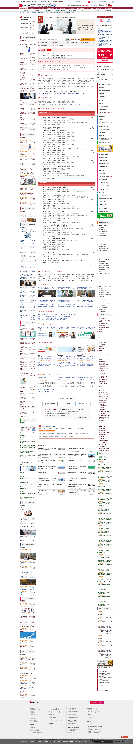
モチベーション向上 (102, 284)
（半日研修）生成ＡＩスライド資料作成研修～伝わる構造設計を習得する (105, 514)
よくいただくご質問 (102, 79)
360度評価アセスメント (103, 400)
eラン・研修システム (105, 123)
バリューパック (102, 337)
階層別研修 (101, 87)
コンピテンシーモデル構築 (104, 432)
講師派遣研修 (23, 8)
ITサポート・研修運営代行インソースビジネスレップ (104, 689)
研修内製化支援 (102, 325)
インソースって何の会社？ (103, 69)
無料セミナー (102, 135)
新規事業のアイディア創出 (104, 292)
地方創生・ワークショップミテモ (104, 683)
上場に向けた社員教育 (103, 299)
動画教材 (62, 8)
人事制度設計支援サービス (75, 717)
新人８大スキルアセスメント (104, 392)
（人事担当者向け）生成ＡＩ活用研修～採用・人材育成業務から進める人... (105, 467)
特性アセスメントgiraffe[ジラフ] (102, 421)
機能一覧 (52, 714)
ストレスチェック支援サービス (57, 712)
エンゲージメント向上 (103, 280)
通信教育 (71, 8)
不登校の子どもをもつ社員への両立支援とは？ (105, 617)
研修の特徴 (100, 72)
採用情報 (28, 1)
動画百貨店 (101, 352)
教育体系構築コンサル (103, 430)
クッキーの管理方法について (70, 741)
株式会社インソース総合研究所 (93, 732)
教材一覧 (33, 727)
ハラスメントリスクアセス (105, 182)
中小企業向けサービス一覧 (75, 723)
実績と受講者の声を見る (28, 33)
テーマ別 (26, 10)
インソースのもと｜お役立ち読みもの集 (94, 711)
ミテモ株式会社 (91, 723)
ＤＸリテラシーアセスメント (104, 388)
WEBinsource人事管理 (104, 129)
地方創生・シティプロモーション (76, 732)
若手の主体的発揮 (102, 278)
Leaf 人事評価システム (55, 711)
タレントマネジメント (103, 240)
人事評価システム (103, 205)
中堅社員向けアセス (103, 157)
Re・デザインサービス (103, 444)
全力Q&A (54, 1)
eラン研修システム (52, 8)
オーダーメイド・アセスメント (105, 424)
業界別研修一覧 (46, 314)
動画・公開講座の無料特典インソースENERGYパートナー (104, 139)
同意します (104, 741)
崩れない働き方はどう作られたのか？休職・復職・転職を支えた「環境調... (105, 626)
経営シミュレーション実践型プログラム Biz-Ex (103, 364)
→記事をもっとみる (108, 633)
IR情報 (44, 1)
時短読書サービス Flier (103, 368)
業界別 (49, 10)
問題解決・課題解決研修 (61, 318)
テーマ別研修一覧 (47, 318)
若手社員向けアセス (103, 154)
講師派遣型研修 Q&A (76, 5)
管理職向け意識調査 (102, 402)
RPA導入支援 (101, 348)
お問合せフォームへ (97, 702)
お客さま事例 (53, 717)
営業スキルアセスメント (103, 394)
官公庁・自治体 (61, 10)
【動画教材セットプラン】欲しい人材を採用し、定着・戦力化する (105, 556)
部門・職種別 (73, 10)
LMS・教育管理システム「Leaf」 (57, 709)
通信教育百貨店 (102, 361)
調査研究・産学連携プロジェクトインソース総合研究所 (105, 670)
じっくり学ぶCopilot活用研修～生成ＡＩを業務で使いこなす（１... (105, 476)
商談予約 (95, 5)
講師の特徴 (100, 77)
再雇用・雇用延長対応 (103, 231)
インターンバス (102, 438)
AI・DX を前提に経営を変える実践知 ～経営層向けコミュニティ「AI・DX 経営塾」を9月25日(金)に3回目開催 (105, 36)
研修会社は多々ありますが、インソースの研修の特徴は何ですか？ (63, 411)
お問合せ (87, 5)
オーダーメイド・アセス (104, 186)
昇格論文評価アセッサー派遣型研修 (103, 405)
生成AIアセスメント (102, 390)
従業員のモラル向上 (102, 282)
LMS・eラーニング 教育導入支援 (76, 712)
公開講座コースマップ (103, 339)
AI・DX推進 (41, 8)
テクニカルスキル (35, 729)
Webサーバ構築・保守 (103, 379)
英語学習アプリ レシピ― (103, 366)
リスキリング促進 (102, 242)
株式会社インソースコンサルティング (94, 729)
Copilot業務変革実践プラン (103, 588)
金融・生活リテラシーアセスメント (105, 411)
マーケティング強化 (102, 290)
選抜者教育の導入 (102, 246)
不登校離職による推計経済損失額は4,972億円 (104, 613)
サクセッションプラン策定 (104, 303)
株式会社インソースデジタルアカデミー (95, 726)
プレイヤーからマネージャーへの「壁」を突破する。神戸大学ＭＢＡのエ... (105, 622)
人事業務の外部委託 (102, 311)
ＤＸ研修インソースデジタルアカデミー (104, 680)
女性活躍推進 (101, 227)
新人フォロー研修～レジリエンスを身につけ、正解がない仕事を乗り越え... (105, 518)
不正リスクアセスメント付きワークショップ (104, 418)
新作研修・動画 (105, 112)
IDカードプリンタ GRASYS (104, 448)
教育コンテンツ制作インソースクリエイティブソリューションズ (105, 677)
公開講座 (32, 8)
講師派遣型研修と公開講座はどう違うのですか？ (59, 413)
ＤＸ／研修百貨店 (102, 344)
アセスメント (89, 8)
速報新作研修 (102, 457)
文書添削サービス (102, 407)
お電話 (102, 5)
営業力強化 (101, 288)
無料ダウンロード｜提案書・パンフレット (94, 712)
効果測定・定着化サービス (104, 327)
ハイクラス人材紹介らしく (102, 686)
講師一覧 (100, 329)
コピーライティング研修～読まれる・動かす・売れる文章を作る (105, 509)
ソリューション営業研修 (63, 316)
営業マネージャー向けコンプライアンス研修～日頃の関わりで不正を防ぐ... (105, 471)
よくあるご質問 (91, 717)
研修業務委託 (72, 730)
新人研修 (101, 103)
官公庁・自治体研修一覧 (74, 729)
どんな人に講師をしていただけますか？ (56, 415)
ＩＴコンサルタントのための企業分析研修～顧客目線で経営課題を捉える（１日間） (62, 93)
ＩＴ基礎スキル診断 (102, 409)
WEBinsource (101, 333)
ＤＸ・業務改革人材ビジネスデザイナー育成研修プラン (105, 592)
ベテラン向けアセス (103, 160)
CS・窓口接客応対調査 (74, 715)
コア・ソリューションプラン (75, 709)
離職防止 (100, 257)
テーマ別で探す (34, 721)
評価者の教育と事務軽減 (103, 263)
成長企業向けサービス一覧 (75, 724)
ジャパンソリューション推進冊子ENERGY (104, 321)
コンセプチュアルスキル (36, 732)
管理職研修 (101, 93)
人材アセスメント (73, 714)
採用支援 (98, 8)
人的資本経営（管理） (103, 238)
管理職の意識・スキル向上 (104, 267)
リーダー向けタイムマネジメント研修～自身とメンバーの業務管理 (105, 527)
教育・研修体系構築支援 (74, 711)
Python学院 (101, 346)
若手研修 (101, 100)
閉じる (123, 736)
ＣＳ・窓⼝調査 (102, 413)
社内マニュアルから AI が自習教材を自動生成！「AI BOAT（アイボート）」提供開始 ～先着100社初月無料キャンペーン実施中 (105, 30)
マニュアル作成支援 (102, 442)
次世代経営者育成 (102, 269)
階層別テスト (101, 386)
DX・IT (97, 10)
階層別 (37, 10)
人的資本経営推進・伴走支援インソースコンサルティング (104, 674)
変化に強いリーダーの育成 (104, 265)
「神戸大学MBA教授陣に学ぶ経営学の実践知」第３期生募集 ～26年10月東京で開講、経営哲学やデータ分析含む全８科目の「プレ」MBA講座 (105, 43)
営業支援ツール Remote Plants (105, 294)
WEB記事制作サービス (103, 381)
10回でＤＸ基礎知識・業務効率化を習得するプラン (105, 585)
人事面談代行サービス (103, 446)
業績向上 (100, 271)
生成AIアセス (102, 170)
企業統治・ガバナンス (103, 301)
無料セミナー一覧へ (88, 370)
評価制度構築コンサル (103, 434)
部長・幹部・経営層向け (104, 90)
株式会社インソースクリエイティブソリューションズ (95, 731)
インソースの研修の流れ (93, 715)
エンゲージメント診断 (104, 176)
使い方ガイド (53, 715)
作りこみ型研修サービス (103, 323)
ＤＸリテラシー (102, 173)
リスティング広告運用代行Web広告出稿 (104, 377)
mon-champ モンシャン (93, 719)
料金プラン (52, 719)
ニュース (40, 1)
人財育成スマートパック (103, 335)
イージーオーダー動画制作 (104, 354)
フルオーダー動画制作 (103, 356)
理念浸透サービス (102, 436)
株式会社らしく (91, 724)
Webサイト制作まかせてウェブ (102, 374)
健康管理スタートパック (104, 211)
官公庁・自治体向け (103, 106)
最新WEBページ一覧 (104, 142)
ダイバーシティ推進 (102, 233)
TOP (39, 314)
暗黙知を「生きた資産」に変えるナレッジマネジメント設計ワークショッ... (105, 480)
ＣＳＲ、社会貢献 (102, 305)
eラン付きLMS (102, 201)
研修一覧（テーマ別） (36, 709)
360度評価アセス (103, 179)
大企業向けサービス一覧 (74, 721)
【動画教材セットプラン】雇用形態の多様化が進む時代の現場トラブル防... (105, 560)
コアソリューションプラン (104, 428)
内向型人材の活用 (102, 276)
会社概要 (23, 1)
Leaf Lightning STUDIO (55, 720)
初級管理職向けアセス (104, 163)
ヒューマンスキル (35, 730)
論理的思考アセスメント (103, 396)
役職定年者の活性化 (102, 229)
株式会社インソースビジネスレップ (94, 728)
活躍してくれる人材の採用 (104, 253)
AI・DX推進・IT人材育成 (105, 84)
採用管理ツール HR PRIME (104, 450)
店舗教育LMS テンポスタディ (105, 126)
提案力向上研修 (60, 320)
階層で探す (33, 720)
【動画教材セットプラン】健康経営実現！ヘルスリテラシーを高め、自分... (105, 564)
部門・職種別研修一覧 (48, 316)
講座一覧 (33, 718)
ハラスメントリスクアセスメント (104, 415)
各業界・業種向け (103, 109)
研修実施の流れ (101, 74)
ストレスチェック (103, 132)
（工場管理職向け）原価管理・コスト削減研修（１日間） (105, 463)
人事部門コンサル (108, 8)
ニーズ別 (85, 10)
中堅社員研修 (102, 97)
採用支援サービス (102, 255)
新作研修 (34, 1)
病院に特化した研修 (102, 309)
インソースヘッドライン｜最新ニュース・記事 (95, 709)
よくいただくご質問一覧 (81, 417)
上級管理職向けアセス (104, 167)
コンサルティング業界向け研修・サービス (64, 314)
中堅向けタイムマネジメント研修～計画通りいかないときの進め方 (105, 522)
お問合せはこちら (89, 39)
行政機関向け (80, 8)
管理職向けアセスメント (103, 248)
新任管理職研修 (102, 261)
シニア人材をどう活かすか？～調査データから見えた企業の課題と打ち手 (105, 630)
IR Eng (49, 1)
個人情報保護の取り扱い (57, 436)
